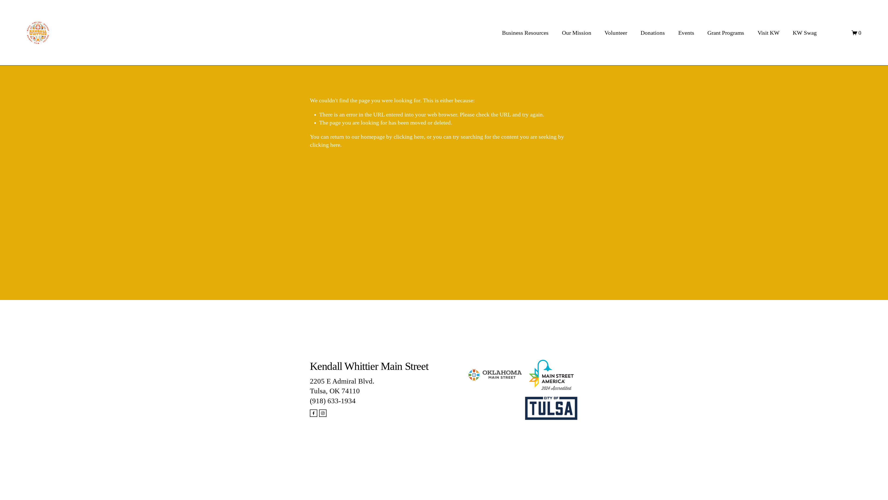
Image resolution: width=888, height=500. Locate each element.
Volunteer (615, 33)
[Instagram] (323, 413)
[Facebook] (313, 413)
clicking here (409, 137)
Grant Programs (725, 33)
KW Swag (805, 33)
